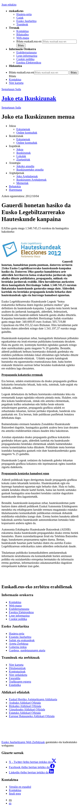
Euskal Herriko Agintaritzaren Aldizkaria (33, 699)
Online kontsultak (26, 132)
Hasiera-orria (24, 14)
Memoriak (22, 183)
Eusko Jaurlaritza (26, 21)
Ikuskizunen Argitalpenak (31, 179)
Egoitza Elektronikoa (28, 62)
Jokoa (19, 149)
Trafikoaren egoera (20, 681)
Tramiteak (22, 24)
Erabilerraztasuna (26, 52)
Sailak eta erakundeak (22, 640)
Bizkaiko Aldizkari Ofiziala (25, 706)
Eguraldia (14, 678)
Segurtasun (11, 107)
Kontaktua (22, 31)
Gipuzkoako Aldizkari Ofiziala (27, 709)
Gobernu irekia (18, 647)
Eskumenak (23, 129)
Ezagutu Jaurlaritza (20, 637)
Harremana (15, 189)
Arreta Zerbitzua (18, 643)
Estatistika (15, 685)
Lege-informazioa (26, 55)
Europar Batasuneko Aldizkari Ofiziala (32, 716)
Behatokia (15, 186)
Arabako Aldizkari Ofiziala (25, 702)
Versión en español (20, 786)
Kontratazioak (17, 671)
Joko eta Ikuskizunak (28, 98)
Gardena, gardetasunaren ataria (27, 650)
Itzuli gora (15, 793)
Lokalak (21, 156)
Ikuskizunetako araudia (30, 169)
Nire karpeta (16, 82)
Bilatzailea (22, 34)
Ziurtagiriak (23, 159)
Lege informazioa (19, 615)
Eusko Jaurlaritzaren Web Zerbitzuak (23, 742)
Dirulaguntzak (17, 668)
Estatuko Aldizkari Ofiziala (25, 712)
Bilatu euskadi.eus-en (28, 41)
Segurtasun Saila (11, 89)
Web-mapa (22, 37)
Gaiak (19, 17)
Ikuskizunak (23, 152)
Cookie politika (25, 59)
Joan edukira (8, 4)
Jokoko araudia (25, 166)
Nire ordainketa (18, 674)
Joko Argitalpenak (27, 176)
